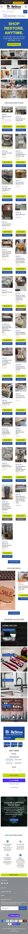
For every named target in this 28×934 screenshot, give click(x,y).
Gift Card (14, 751)
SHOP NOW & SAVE (18, 2)
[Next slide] (24, 745)
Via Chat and (19, 16)
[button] (7, 744)
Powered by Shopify (14, 931)
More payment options (14, 783)
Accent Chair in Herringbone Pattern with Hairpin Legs (20, 154)
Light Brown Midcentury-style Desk (20, 432)
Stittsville (17, 157)
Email (23, 16)
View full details (14, 787)
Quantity (14, 767)
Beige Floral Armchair (7, 292)
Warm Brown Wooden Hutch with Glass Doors (6, 545)
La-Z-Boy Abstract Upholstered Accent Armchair (20, 368)
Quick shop (7, 126)
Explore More (14, 613)
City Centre (4, 405)
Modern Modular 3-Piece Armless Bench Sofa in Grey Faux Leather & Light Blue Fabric (21, 499)
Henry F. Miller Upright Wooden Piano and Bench (6, 432)
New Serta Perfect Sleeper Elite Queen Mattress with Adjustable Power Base (7, 328)
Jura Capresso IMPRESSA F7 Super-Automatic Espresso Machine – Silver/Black (7, 506)
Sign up (23, 908)
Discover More (14, 561)
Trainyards (18, 121)
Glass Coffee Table (20, 214)
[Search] (25, 11)
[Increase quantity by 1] (20, 770)
